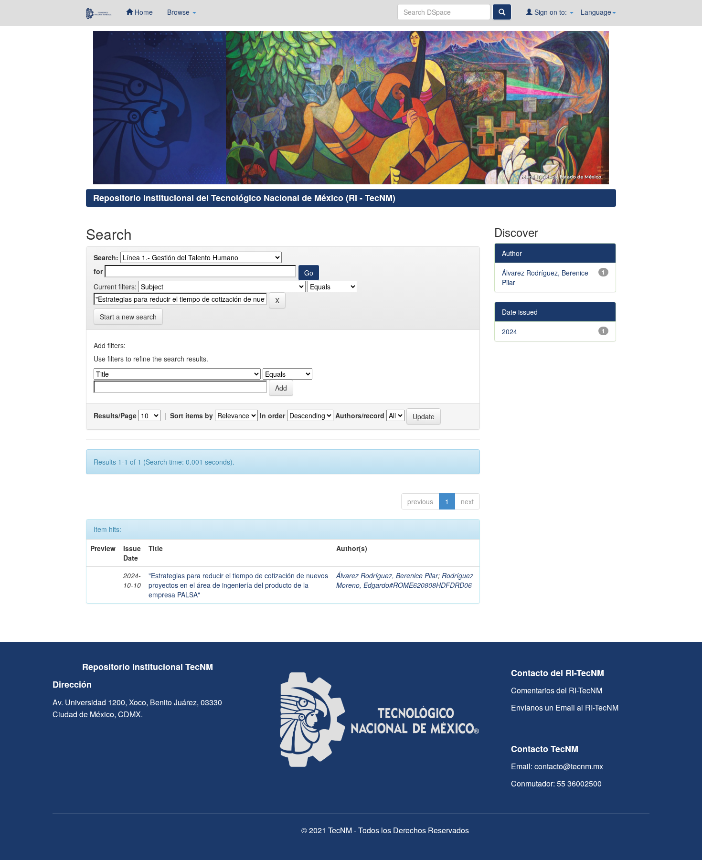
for (98, 271)
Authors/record (359, 415)
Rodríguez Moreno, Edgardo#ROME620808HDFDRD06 (404, 580)
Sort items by (191, 415)
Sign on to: (550, 12)
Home (143, 12)
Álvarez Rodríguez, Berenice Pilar (387, 575)
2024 (509, 331)
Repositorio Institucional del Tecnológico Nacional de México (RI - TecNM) (244, 197)
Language (596, 12)
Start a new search (128, 316)
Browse (179, 12)
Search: (106, 257)
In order (272, 415)
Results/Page (115, 415)
